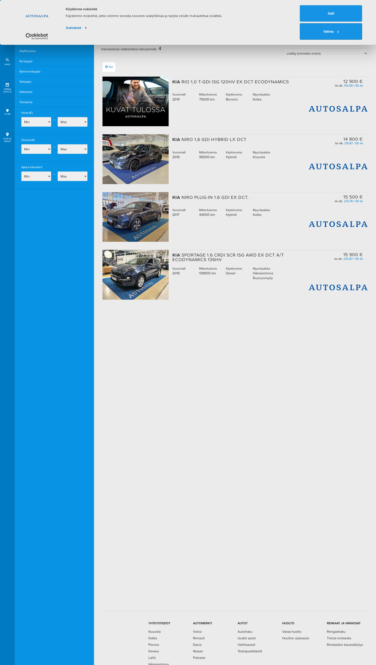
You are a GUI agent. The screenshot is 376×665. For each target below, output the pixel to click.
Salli (331, 13)
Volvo (197, 631)
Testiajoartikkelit (250, 651)
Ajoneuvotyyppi (29, 71)
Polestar (199, 657)
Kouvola (154, 631)
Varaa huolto (7, 90)
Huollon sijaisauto (295, 638)
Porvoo (153, 644)
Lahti (152, 657)
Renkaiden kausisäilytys (345, 644)
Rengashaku (336, 631)
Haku (7, 64)
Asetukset (73, 28)
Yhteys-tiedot (7, 140)
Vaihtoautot (246, 644)
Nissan (198, 651)
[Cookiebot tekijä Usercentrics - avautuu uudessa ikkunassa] (37, 36)
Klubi (7, 114)
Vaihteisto (25, 92)
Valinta (328, 31)
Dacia (197, 644)
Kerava (153, 651)
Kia (111, 67)
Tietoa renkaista (339, 638)
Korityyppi (25, 61)
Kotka (152, 638)
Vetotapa (25, 81)
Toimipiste (26, 102)
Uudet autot (247, 638)
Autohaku (245, 631)
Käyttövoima (27, 51)
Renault (199, 638)
